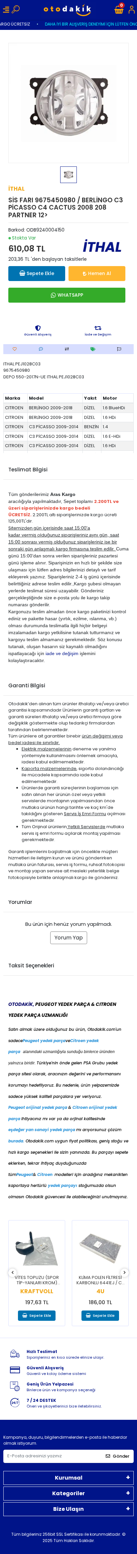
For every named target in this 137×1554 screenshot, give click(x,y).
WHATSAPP (70, 295)
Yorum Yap (69, 937)
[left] (12, 1273)
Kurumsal (68, 1478)
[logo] (68, 10)
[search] (16, 10)
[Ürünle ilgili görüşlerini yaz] (42, 349)
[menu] (6, 10)
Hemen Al (99, 273)
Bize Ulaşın (68, 1509)
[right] (124, 1273)
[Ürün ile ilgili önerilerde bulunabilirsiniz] (120, 349)
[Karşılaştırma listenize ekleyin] (68, 349)
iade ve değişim (62, 653)
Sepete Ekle (40, 273)
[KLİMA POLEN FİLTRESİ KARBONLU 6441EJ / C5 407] (100, 1248)
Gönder (121, 1456)
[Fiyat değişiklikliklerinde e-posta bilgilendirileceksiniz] (94, 349)
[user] (132, 10)
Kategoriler (68, 1493)
